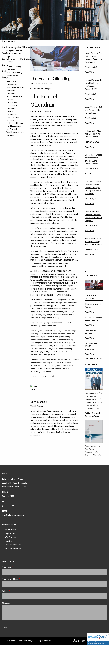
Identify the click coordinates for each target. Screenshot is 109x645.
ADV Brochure (10, 537)
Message (15, 603)
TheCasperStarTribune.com (44, 326)
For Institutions (27, 59)
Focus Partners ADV (13, 545)
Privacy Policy (10, 530)
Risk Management (13, 126)
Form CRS (9, 541)
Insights (5, 65)
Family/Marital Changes (42, 88)
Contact (5, 77)
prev (87, 284)
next (100, 284)
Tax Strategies (12, 129)
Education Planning (14, 72)
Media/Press (11, 102)
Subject (14, 591)
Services (6, 53)
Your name (15, 567)
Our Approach (8, 41)
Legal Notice (10, 533)
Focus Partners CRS (13, 548)
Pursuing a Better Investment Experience (92, 346)
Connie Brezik (38, 401)
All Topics (10, 61)
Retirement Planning (14, 123)
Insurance (10, 135)
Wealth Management (15, 132)
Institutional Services (15, 87)
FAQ (4, 71)
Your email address (19, 579)
